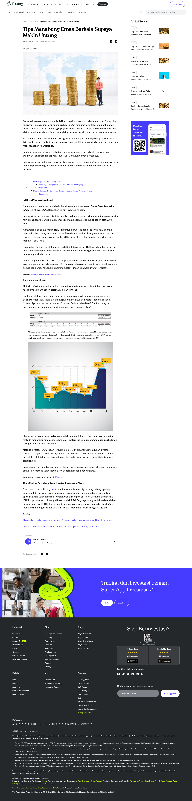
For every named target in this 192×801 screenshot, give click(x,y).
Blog (30, 21)
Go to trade (177, 4)
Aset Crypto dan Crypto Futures (90, 781)
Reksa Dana (50, 783)
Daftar (107, 603)
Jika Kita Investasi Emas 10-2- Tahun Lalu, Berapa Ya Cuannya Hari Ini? (61, 526)
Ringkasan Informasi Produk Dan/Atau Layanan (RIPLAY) (38, 788)
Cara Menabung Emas (37, 187)
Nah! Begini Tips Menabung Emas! (47, 181)
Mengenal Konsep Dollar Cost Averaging (46, 274)
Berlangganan (170, 693)
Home (25, 21)
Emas (36, 21)
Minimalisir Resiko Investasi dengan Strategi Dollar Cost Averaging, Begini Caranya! (67, 520)
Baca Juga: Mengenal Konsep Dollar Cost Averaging (61, 184)
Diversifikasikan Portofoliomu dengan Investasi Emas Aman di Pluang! (62, 190)
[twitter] (111, 42)
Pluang (58, 476)
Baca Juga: (43, 193)
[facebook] (115, 41)
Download (121, 603)
